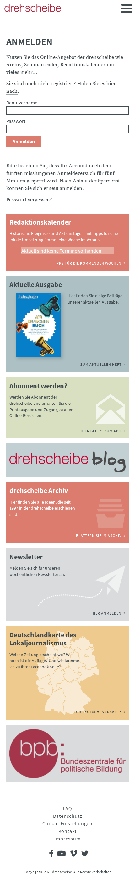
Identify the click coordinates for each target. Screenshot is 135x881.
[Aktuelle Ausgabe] (38, 325)
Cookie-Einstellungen (67, 823)
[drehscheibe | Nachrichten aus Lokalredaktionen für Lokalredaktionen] (32, 8)
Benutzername (21, 102)
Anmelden (24, 141)
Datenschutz (67, 816)
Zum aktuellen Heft (101, 364)
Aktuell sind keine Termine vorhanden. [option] (62, 251)
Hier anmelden (106, 613)
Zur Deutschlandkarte (98, 711)
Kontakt (67, 831)
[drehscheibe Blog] (67, 461)
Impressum (67, 838)
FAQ (67, 808)
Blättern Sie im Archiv (99, 535)
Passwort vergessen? (29, 200)
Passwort (15, 121)
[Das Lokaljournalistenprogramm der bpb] (67, 753)
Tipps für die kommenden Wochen (87, 263)
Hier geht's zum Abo (101, 430)
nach (12, 91)
